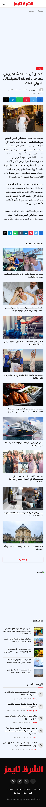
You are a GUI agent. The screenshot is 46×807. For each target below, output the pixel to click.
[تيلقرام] (12, 99)
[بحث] (4, 4)
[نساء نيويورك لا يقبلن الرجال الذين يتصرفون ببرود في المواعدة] (23, 259)
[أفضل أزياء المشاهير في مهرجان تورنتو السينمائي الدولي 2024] (23, 118)
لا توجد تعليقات (35, 93)
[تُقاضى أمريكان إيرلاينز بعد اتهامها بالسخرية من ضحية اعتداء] (23, 498)
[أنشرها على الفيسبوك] (40, 99)
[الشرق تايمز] (23, 4)
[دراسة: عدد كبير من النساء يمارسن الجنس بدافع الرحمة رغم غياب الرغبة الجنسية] (23, 293)
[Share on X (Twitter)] (33, 99)
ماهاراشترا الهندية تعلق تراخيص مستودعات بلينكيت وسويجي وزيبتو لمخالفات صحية (17, 631)
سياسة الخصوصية (24, 789)
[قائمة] (41, 4)
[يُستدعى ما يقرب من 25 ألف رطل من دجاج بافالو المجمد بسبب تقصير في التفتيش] (23, 394)
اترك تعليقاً (23, 560)
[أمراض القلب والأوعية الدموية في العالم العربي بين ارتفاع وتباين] (38, 662)
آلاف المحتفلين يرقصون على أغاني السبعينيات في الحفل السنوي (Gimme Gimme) (26, 479)
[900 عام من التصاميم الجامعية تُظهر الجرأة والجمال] (23, 532)
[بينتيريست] (26, 99)
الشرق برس (33, 90)
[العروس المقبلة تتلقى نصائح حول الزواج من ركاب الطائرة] (23, 360)
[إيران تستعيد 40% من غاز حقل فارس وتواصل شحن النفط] (38, 673)
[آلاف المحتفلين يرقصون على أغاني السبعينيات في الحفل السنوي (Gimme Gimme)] (23, 461)
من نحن (11, 789)
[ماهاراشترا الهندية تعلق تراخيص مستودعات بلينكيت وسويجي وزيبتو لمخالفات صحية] (38, 631)
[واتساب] (19, 99)
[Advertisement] (23, 39)
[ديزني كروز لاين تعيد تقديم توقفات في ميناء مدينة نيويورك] (23, 428)
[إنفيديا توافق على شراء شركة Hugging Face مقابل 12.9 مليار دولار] (38, 652)
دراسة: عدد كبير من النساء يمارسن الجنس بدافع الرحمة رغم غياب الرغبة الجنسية (20, 731)
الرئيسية (37, 789)
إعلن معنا (28, 793)
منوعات (39, 69)
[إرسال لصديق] (6, 99)
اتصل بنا (17, 793)
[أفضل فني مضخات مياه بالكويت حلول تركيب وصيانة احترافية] (23, 327)
